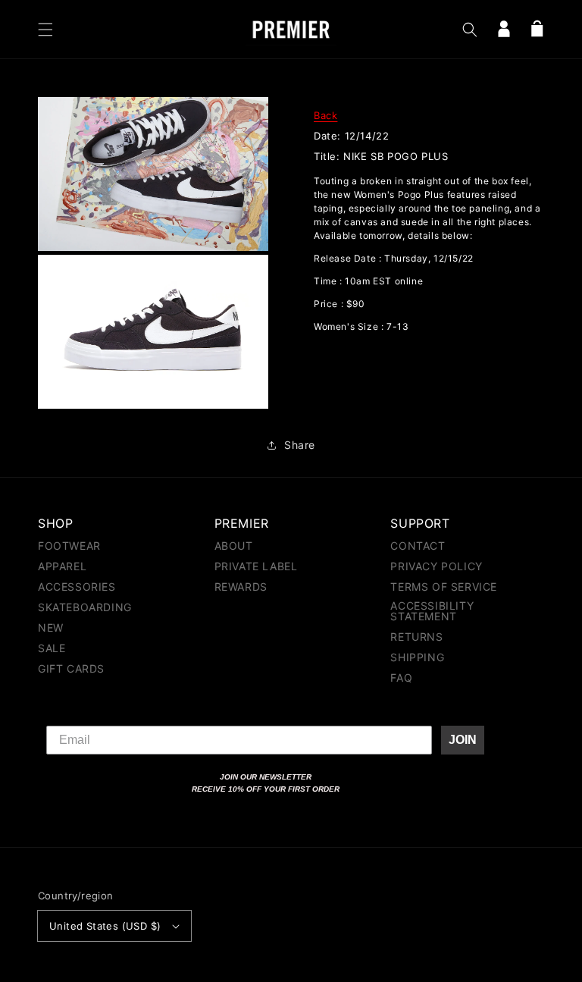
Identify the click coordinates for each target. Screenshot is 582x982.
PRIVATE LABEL (256, 566)
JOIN (463, 739)
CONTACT (417, 546)
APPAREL (62, 566)
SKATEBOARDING (85, 607)
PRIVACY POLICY (436, 566)
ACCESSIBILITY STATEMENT (432, 611)
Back (325, 115)
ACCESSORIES (77, 586)
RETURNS (416, 636)
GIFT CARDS (71, 668)
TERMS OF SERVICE (443, 586)
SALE (51, 648)
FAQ (401, 677)
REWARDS (241, 586)
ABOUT (233, 546)
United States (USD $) (105, 926)
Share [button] (299, 444)
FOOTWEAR (69, 546)
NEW (51, 627)
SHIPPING (417, 657)
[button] (45, 29)
